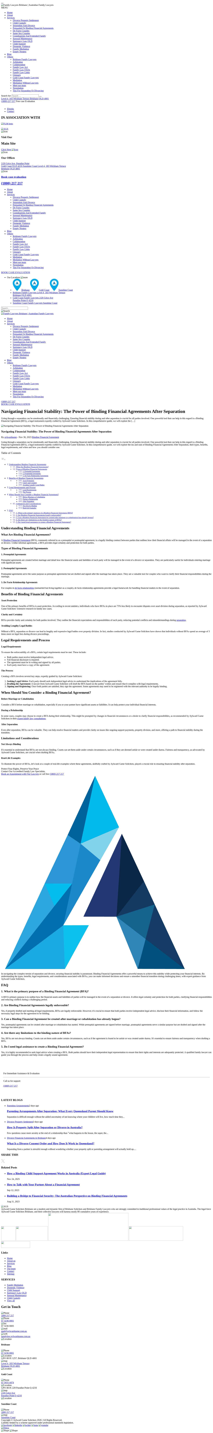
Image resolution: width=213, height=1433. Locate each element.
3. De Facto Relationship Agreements (35, 476)
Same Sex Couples (21, 33)
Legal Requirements (29, 490)
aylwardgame (10, 437)
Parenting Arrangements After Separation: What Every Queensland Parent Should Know (60, 1111)
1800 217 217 (7, 1315)
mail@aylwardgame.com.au (14, 1331)
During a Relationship (30, 499)
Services (11, 17)
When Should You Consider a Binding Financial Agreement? (34, 494)
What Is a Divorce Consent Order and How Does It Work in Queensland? (50, 1143)
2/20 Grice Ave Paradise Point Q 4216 (11, 1394)
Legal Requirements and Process (22, 487)
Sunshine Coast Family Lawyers (35, 303)
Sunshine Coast (30, 166)
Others (10, 57)
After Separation (28, 501)
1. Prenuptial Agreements (31, 471)
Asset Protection (28, 481)
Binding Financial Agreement (45, 437)
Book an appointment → (14, 1091)
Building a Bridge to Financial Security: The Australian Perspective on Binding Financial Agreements (67, 1195)
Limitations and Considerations (28, 504)
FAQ (11, 510)
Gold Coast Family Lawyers (26, 77)
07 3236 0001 (7, 1321)
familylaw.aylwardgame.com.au (15, 1336)
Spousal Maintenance (22, 38)
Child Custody (19, 23)
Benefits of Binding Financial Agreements (26, 478)
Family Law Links (21, 72)
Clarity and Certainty (30, 483)
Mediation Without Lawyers (25, 83)
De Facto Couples (21, 31)
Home (10, 12)
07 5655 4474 (7, 1382)
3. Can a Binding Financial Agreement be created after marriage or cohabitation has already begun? (55, 517)
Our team (11, 1268)
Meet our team (19, 85)
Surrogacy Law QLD (22, 41)
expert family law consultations (31, 718)
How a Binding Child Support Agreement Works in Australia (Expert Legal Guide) (56, 1173)
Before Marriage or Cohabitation (34, 497)
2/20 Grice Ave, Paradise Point (15, 164)
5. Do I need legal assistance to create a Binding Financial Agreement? (43, 522)
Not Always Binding (30, 506)
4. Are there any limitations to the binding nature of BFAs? (39, 520)
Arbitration (18, 62)
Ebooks (10, 109)
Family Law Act (20, 67)
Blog (9, 54)
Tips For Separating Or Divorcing (28, 90)
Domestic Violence (21, 46)
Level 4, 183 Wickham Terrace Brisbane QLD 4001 (15, 1364)
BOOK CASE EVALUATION (15, 272)
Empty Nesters (19, 51)
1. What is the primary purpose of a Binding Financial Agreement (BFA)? (44, 513)
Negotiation (18, 88)
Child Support (19, 44)
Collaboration (19, 64)
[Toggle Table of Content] (3, 459)
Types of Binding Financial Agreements (31, 469)
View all (11, 1300)
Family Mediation (21, 49)
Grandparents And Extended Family (29, 36)
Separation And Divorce (24, 25)
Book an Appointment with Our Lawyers (20, 774)
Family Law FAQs (21, 70)
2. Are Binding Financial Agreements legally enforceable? (38, 515)
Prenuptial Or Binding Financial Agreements (33, 28)
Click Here (6, 149)
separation (181, 620)
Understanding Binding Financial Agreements (27, 464)
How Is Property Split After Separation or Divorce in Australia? (45, 1127)
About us (11, 1261)
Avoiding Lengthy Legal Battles (33, 485)
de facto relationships (24, 588)
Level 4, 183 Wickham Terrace (25, 98)
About (10, 15)
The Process (27, 492)
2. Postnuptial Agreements (32, 474)
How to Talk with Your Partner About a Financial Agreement (43, 1184)
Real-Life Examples (29, 508)
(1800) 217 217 (8, 101)
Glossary (17, 75)
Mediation (17, 80)
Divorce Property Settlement (26, 20)
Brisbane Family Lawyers (24, 59)
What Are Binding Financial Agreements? (32, 467)
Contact (10, 111)
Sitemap (10, 1274)
